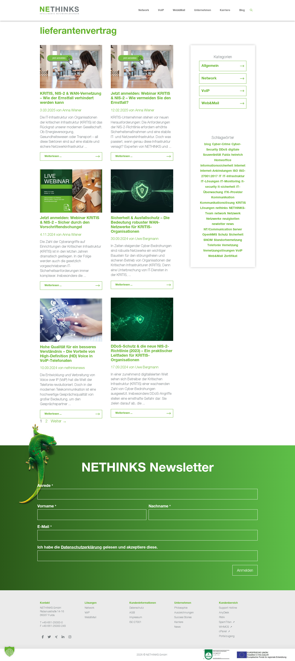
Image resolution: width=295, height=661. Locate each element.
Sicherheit (236, 234)
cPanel (223, 631)
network (220, 213)
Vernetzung (230, 245)
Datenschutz (136, 607)
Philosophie (180, 607)
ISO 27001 (135, 622)
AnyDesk (224, 612)
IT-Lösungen (210, 181)
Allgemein (210, 66)
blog (207, 144)
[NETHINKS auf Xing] (56, 637)
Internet (239, 165)
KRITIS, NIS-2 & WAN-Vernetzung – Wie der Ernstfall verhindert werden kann (70, 98)
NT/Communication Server (223, 229)
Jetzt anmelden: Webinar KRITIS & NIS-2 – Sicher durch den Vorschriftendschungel (69, 222)
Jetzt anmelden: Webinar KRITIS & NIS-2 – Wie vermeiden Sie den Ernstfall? (141, 98)
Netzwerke (213, 219)
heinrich (237, 155)
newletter (218, 224)
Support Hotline (228, 607)
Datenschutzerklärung (81, 548)
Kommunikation (222, 197)
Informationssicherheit (216, 165)
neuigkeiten (230, 219)
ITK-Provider (233, 192)
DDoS (223, 149)
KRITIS (241, 203)
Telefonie (214, 245)
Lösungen (207, 208)
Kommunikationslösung (217, 203)
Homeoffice (222, 160)
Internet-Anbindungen (216, 171)
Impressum (135, 617)
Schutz (223, 234)
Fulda (226, 155)
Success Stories (183, 617)
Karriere (225, 10)
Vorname (46, 507)
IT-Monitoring (230, 181)
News (177, 626)
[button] (9, 651)
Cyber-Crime (221, 144)
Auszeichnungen (184, 612)
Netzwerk (234, 213)
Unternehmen (202, 10)
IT (220, 176)
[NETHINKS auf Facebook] (43, 637)
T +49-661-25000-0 (51, 622)
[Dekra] (216, 655)
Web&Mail (179, 10)
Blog (242, 10)
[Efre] (262, 655)
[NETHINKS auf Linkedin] (63, 637)
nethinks (222, 208)
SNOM (208, 240)
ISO (235, 171)
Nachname (160, 507)
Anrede (45, 486)
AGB (132, 612)
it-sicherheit (226, 187)
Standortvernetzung (228, 240)
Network (143, 10)
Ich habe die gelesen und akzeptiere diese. (97, 548)
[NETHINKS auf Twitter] (49, 637)
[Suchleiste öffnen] (251, 10)
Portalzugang (227, 636)
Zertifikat (230, 256)
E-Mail (44, 527)
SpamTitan (225, 622)
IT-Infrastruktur (233, 176)
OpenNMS (209, 234)
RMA (222, 617)
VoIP (161, 10)
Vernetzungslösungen (219, 250)
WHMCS (224, 626)
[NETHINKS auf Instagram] (70, 637)
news (230, 224)
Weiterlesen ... (53, 156)
